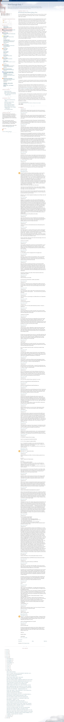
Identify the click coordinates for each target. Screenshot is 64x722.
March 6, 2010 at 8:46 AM (24, 393)
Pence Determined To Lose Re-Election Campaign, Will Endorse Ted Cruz (8, 66)
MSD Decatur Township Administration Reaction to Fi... (19, 681)
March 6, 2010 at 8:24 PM (24, 499)
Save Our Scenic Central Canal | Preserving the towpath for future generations (8, 72)
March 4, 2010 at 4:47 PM (24, 160)
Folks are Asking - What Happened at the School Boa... (19, 690)
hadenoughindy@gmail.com (10, 126)
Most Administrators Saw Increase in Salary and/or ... (19, 686)
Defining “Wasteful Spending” (7, 27)
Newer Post (20, 641)
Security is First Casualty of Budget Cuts (27, 88)
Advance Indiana (6, 64)
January (9, 716)
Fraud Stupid (5, 48)
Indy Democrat (5, 54)
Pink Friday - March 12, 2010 (13, 699)
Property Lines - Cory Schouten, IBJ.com (8, 86)
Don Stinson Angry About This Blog (15, 677)
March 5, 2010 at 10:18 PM (24, 382)
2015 (7, 650)
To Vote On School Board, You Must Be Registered (18, 707)
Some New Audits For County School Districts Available (20, 711)
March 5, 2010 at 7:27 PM (24, 368)
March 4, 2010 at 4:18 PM (24, 152)
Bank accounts (5, 52)
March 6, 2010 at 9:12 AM (24, 422)
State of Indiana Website (7, 103)
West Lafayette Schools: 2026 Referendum (9, 33)
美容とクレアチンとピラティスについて (9, 62)
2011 (7, 656)
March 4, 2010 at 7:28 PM (24, 222)
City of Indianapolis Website (8, 109)
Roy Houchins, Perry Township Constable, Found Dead (19, 704)
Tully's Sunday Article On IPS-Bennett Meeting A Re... (19, 673)
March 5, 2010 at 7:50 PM (24, 376)
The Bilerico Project (6, 39)
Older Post (45, 641)
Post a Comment (20, 639)
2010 (7, 657)
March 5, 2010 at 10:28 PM (24, 386)
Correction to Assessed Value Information (17, 683)
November (9, 660)
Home (33, 641)
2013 (7, 653)
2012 (7, 654)
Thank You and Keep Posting (13, 691)
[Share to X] (20, 104)
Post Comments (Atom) (25, 643)
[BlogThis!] (19, 104)
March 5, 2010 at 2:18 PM (24, 349)
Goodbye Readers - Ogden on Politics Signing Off (8, 37)
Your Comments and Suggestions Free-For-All (17, 702)
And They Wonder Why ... (12, 675)
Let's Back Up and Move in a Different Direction (18, 698)
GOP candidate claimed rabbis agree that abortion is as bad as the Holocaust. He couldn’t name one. (9, 41)
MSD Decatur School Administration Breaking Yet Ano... (20, 709)
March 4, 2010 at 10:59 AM (24, 112)
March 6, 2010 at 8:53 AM (24, 404)
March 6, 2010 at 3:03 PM (24, 479)
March (8, 670)
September (9, 662)
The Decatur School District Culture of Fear (28, 12)
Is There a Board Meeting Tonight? (15, 713)
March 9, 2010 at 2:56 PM (24, 622)
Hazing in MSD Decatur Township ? (14, 692)
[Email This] (18, 104)
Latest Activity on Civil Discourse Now (9, 29)
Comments (5, 22)
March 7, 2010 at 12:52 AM (24, 525)
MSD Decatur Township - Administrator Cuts (17, 688)
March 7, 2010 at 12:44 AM (24, 514)
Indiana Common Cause (7, 91)
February (9, 715)
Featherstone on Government (7, 78)
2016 (7, 649)
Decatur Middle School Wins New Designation (17, 696)
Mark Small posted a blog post (7, 30)
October (9, 661)
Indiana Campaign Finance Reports (9, 104)
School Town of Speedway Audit (14, 678)
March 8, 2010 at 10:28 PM (24, 604)
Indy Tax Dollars (6, 51)
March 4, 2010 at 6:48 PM (24, 197)
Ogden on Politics (6, 36)
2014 (7, 652)
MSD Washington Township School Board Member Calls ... (20, 712)
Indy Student (5, 57)
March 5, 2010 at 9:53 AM (24, 339)
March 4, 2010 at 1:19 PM (24, 124)
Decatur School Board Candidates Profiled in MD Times (19, 679)
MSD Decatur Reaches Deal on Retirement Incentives (19, 687)
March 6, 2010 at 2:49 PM (24, 473)
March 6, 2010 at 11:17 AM (24, 448)
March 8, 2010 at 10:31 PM (24, 609)
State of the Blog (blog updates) (7, 58)
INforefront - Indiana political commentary (8, 84)
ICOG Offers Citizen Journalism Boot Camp (16, 695)
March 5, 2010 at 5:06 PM (24, 356)
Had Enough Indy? (23, 171)
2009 (7, 717)
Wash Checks (5, 49)
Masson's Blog (5, 32)
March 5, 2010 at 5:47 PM (24, 362)
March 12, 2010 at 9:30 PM (24, 637)
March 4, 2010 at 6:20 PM (24, 170)
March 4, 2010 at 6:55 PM (24, 215)
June (8, 666)
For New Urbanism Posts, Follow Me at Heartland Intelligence (8, 46)
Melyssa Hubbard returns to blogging (8, 69)
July (8, 665)
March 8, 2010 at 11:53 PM (24, 613)
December (9, 658)
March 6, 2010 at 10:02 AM (24, 428)
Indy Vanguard (5, 60)
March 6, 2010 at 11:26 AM (24, 452)
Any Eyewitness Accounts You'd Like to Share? (17, 682)
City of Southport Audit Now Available (16, 700)
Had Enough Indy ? (15, 4)
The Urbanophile (6, 44)
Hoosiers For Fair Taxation (7, 68)
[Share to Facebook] (21, 104)
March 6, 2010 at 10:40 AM (24, 434)
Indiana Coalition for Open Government (10, 92)
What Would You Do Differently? (14, 674)
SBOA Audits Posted (11, 671)
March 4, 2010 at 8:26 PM (24, 227)
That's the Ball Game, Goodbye (7, 55)
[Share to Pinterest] (22, 104)
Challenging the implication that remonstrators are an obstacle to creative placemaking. (9, 75)
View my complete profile (7, 131)
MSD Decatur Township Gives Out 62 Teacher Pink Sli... (19, 694)
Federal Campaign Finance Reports (9, 105)
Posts (4, 20)
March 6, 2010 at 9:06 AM (24, 410)
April (8, 669)
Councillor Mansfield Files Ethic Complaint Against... (19, 703)
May (8, 667)
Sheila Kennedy (5, 26)
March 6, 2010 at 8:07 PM (24, 487)
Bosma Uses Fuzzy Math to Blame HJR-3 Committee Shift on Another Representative (9, 80)
